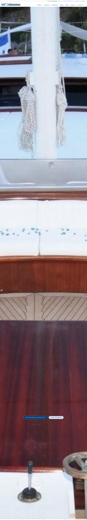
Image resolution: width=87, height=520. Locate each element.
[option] (43, 260)
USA (59, 1)
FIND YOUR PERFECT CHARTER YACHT (35, 417)
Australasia (83, 1)
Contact (80, 5)
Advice (62, 5)
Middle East (69, 1)
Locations (47, 5)
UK (61, 1)
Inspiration (55, 5)
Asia (73, 1)
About (72, 5)
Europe (64, 1)
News (67, 5)
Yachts (39, 5)
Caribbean (78, 1)
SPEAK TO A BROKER (56, 417)
